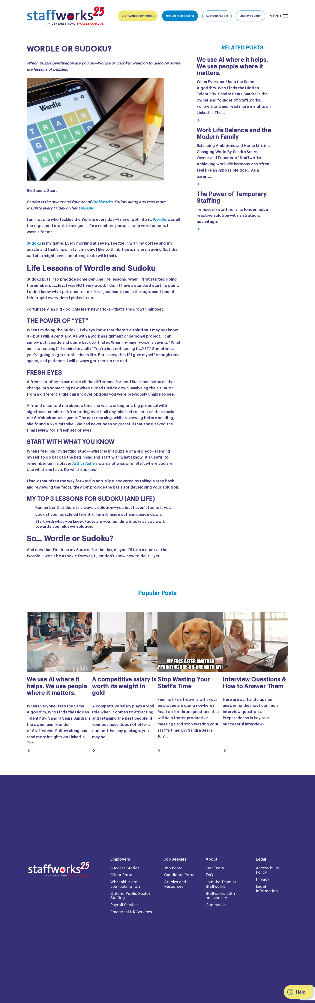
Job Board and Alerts (180, 15)
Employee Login (250, 15)
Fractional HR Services (131, 912)
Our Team (215, 868)
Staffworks (102, 202)
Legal (261, 859)
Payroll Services (125, 905)
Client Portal (121, 875)
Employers (120, 859)
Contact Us (216, 905)
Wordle (159, 219)
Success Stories (124, 868)
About (212, 859)
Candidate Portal (179, 875)
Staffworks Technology (138, 15)
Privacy (262, 879)
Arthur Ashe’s (85, 463)
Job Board (173, 868)
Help (300, 992)
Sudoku (34, 243)
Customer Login (217, 15)
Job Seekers (175, 859)
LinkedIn (86, 208)
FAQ (209, 875)
